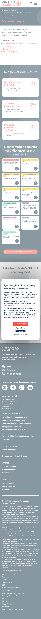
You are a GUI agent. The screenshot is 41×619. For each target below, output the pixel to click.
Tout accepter (20, 324)
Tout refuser (20, 328)
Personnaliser (20, 331)
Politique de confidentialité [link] (21, 334)
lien (28, 317)
